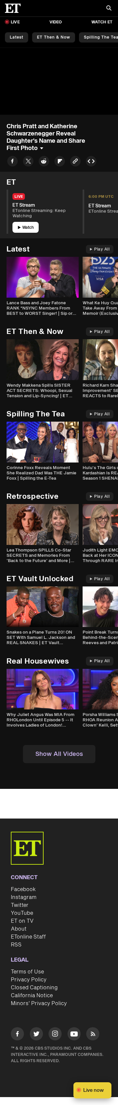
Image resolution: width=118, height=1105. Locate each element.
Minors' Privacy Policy (39, 1003)
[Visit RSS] (92, 1035)
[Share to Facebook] (12, 162)
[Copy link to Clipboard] (75, 162)
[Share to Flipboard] (60, 162)
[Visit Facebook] (17, 1035)
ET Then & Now (53, 37)
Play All (101, 249)
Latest (16, 37)
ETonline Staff (28, 937)
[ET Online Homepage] (15, 8)
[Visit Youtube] (74, 1033)
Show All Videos (59, 754)
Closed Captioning (34, 988)
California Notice (32, 996)
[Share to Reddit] (44, 162)
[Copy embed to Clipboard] (91, 162)
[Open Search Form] (108, 8)
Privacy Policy (29, 980)
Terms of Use (27, 972)
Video (55, 22)
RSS (16, 945)
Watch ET (101, 22)
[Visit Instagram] (55, 1035)
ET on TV (22, 921)
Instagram (23, 897)
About (19, 929)
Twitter (20, 905)
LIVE (15, 22)
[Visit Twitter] (36, 1035)
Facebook (23, 889)
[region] (59, 81)
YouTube (22, 913)
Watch (28, 227)
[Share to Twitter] (28, 162)
